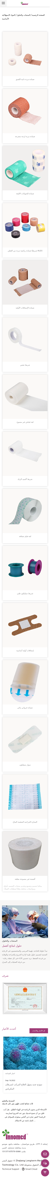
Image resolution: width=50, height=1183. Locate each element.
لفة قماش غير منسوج (25, 422)
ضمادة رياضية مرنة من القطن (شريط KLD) (25, 250)
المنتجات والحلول (23, 15)
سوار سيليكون (25, 765)
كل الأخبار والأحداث (38, 1031)
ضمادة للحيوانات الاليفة (25, 193)
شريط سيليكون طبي (25, 593)
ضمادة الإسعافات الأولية (25, 308)
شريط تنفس (25, 365)
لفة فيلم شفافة (25, 536)
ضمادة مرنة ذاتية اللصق (25, 79)
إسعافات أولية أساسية (25, 650)
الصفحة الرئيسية (38, 15)
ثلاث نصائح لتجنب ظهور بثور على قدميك (17, 1103)
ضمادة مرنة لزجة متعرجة (25, 136)
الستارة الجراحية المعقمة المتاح (25, 822)
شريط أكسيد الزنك (25, 479)
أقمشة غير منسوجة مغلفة (25, 879)
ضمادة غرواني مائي (25, 707)
